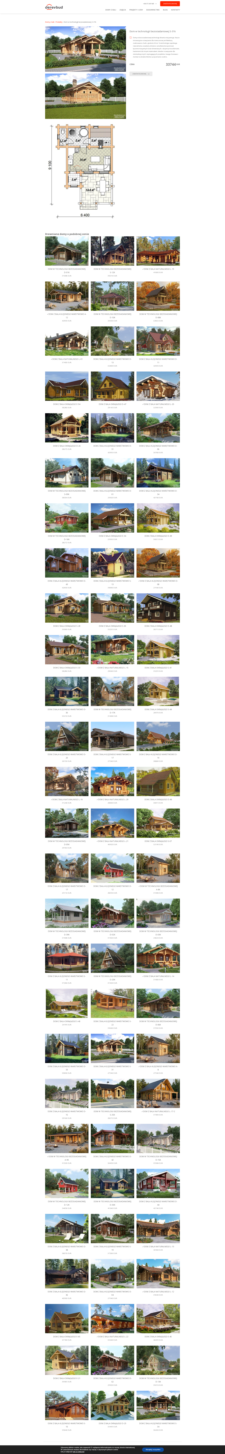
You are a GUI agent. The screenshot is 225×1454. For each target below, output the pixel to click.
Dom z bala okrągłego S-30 (112, 626)
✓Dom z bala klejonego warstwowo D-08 (158, 583)
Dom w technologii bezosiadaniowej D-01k (67, 271)
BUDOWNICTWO (152, 10)
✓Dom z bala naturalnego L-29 (112, 799)
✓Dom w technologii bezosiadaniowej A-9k (66, 1158)
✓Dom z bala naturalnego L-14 (158, 976)
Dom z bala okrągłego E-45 (158, 1336)
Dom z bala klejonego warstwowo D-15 (67, 1113)
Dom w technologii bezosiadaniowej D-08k (158, 316)
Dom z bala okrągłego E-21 (66, 1378)
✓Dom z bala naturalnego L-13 (158, 1246)
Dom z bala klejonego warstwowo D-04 (112, 1293)
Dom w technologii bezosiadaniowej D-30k (112, 1203)
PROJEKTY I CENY (136, 10)
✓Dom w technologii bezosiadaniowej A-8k (158, 888)
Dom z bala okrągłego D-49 (158, 536)
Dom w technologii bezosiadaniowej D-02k (112, 933)
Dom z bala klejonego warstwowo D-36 (67, 1293)
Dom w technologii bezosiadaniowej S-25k (112, 1113)
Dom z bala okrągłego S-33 (66, 667)
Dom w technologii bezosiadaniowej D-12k (67, 1203)
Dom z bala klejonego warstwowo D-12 (112, 888)
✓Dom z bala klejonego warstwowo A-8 (158, 1068)
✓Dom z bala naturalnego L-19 (158, 269)
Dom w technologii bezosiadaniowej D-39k (67, 933)
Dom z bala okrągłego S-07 (158, 841)
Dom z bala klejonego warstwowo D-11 (158, 361)
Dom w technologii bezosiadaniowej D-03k (158, 933)
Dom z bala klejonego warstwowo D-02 (112, 1380)
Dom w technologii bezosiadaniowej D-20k (112, 978)
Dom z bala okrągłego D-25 (112, 1423)
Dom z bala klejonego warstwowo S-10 (67, 1425)
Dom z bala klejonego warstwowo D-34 (158, 493)
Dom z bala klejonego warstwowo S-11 (67, 978)
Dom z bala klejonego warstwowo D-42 (112, 1158)
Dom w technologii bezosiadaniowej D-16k (67, 538)
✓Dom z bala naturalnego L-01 (67, 359)
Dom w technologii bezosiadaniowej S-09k (67, 493)
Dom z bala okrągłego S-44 (158, 709)
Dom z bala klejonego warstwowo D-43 (67, 583)
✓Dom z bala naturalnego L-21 (112, 841)
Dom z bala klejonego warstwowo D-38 (67, 1248)
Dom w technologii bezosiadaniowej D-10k (112, 316)
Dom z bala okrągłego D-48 (158, 626)
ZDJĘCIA (123, 10)
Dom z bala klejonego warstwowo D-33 (67, 1068)
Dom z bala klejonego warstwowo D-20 (67, 756)
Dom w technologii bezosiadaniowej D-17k (112, 711)
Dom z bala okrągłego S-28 (66, 626)
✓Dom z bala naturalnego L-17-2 (158, 1111)
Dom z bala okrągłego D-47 (112, 404)
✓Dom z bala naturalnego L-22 (112, 1336)
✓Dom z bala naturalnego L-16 (67, 799)
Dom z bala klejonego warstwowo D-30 (67, 711)
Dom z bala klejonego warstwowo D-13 (112, 361)
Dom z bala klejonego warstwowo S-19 (112, 1248)
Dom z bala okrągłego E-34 (112, 536)
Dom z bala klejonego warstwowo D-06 (158, 448)
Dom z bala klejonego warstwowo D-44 (158, 1203)
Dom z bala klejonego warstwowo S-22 (112, 1023)
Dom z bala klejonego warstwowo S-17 (112, 756)
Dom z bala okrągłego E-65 (66, 1336)
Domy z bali (110, 10)
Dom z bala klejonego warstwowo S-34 (158, 1425)
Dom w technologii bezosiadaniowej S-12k (112, 271)
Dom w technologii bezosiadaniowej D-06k (158, 1023)
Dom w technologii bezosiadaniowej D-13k (158, 1380)
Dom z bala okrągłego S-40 (66, 1021)
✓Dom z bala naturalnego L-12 (158, 1291)
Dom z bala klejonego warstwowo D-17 (67, 888)
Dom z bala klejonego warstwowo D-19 (158, 756)
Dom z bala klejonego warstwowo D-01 (112, 493)
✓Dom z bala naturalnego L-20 (158, 404)
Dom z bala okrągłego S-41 (158, 667)
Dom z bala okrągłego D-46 (158, 799)
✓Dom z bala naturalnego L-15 (112, 667)
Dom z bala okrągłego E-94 (66, 404)
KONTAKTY (175, 10)
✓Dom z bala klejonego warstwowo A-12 (66, 316)
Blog (165, 10)
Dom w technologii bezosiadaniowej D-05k (67, 843)
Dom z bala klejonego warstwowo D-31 (112, 448)
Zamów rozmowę (170, 4)
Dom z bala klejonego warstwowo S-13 (112, 583)
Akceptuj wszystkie (153, 1449)
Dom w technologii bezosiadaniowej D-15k (158, 1158)
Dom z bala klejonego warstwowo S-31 (112, 1068)
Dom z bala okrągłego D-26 (67, 446)
